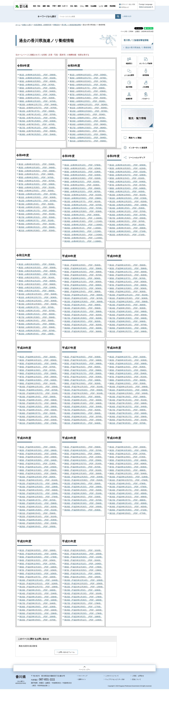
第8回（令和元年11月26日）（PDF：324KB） (38, 288)
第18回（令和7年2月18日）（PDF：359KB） (38, 131)
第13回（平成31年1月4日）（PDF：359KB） (83, 305)
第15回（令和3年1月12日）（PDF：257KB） (128, 211)
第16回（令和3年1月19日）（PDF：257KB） (128, 215)
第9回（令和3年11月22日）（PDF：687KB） (83, 192)
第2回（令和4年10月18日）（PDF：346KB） (37, 168)
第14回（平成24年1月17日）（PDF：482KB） (128, 490)
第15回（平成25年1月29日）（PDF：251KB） (83, 493)
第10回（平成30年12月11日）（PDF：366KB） (84, 295)
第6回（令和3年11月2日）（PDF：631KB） (82, 182)
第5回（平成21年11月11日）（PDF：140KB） (83, 564)
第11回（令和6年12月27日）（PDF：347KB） (38, 108)
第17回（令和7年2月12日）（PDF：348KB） (38, 128)
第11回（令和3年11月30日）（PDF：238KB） (83, 198)
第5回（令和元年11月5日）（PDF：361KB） (37, 278)
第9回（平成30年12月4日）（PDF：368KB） (83, 292)
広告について (136, 679)
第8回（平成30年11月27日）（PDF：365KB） (83, 288)
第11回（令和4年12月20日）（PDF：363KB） (38, 197)
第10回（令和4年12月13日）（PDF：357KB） (38, 194)
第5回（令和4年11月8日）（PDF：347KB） (37, 177)
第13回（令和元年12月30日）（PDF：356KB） (38, 304)
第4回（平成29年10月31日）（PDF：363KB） (128, 275)
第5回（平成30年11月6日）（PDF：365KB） (83, 278)
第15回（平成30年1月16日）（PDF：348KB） (128, 311)
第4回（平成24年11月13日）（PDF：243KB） (83, 457)
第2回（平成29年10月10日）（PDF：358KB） (128, 268)
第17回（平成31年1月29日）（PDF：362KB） (83, 318)
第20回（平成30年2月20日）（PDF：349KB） (128, 328)
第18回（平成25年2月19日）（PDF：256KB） (83, 503)
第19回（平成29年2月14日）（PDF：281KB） (38, 417)
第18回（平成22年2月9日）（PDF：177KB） (83, 607)
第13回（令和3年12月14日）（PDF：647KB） (83, 205)
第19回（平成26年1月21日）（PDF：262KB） (38, 507)
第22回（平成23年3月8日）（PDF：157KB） (38, 620)
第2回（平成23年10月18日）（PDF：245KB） (128, 450)
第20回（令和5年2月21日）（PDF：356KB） (37, 227)
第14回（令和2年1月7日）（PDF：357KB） (37, 307)
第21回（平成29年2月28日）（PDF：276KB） (38, 423)
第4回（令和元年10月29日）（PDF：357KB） (38, 274)
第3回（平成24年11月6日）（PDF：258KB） (83, 454)
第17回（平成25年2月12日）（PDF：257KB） (83, 500)
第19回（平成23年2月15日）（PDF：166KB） (38, 610)
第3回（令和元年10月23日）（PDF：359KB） (38, 271)
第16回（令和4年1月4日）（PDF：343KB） (82, 215)
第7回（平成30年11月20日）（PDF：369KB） (83, 285)
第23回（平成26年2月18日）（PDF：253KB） (38, 520)
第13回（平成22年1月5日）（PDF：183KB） (83, 590)
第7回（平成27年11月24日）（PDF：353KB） (83, 377)
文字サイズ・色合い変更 (128, 4)
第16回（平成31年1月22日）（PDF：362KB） (83, 315)
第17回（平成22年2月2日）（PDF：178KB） (83, 603)
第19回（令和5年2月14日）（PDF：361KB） (37, 224)
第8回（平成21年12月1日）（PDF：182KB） (83, 574)
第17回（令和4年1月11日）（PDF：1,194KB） (83, 218)
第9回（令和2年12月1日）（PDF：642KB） (127, 192)
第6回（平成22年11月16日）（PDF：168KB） (38, 567)
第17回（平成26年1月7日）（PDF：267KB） (38, 500)
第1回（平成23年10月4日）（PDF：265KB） (128, 447)
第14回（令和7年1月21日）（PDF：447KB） (38, 118)
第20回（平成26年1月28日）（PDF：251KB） (38, 510)
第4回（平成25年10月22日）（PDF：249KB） (38, 457)
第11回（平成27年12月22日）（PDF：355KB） (84, 390)
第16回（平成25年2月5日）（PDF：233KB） (83, 497)
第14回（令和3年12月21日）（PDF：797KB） (83, 208)
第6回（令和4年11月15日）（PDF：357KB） (37, 181)
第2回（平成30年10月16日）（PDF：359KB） (83, 268)
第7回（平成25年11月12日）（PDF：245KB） (38, 467)
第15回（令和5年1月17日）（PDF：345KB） (37, 211)
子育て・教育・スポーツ (60, 6)
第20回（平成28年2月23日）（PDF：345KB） (83, 420)
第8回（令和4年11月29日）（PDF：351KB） (37, 187)
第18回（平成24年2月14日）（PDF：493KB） (128, 503)
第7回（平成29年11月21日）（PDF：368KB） (128, 285)
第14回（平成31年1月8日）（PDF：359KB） (83, 308)
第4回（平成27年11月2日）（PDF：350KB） (83, 367)
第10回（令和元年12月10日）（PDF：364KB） (38, 294)
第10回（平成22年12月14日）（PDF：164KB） (39, 580)
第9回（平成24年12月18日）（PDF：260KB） (83, 473)
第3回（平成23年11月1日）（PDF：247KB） (128, 454)
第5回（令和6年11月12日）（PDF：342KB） (38, 88)
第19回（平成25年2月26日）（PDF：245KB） (83, 507)
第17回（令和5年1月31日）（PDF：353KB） (37, 217)
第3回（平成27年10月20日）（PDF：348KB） (83, 364)
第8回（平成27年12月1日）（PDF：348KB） (83, 380)
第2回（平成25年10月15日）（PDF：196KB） (38, 450)
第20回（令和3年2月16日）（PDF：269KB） (128, 228)
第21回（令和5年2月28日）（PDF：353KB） (37, 231)
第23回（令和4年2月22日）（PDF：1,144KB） (83, 238)
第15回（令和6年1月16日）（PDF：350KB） (88, 121)
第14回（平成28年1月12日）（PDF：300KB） (83, 400)
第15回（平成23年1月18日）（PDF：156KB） (38, 597)
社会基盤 (93, 6)
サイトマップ (82, 676)
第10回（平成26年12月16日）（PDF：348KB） (129, 387)
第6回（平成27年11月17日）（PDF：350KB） (83, 373)
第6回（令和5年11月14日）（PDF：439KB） (88, 91)
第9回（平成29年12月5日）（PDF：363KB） (128, 292)
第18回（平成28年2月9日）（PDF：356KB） (83, 413)
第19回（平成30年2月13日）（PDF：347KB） (128, 325)
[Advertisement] (84, 697)
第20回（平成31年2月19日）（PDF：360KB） (83, 328)
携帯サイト (82, 679)
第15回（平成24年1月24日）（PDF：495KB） (128, 493)
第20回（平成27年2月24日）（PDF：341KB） (128, 420)
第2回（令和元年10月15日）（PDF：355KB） (38, 268)
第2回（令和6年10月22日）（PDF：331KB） (38, 78)
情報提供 (56, 25)
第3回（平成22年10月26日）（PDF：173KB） (38, 557)
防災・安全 (36, 6)
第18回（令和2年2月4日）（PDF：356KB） (37, 321)
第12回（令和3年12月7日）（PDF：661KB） (83, 202)
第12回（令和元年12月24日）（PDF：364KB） (38, 301)
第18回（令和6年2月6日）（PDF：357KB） (88, 131)
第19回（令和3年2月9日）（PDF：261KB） (127, 225)
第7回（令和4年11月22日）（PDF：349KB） (37, 184)
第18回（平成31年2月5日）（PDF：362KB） (83, 321)
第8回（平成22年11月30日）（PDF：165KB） (38, 574)
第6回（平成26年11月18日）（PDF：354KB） (128, 373)
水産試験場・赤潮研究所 (42, 25)
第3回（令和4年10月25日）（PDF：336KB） (37, 171)
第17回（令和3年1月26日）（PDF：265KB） (128, 218)
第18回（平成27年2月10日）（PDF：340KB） (128, 413)
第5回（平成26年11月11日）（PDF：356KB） (128, 370)
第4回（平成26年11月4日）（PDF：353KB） (128, 367)
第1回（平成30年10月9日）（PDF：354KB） (83, 265)
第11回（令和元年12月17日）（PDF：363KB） (38, 297)
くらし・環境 (84, 6)
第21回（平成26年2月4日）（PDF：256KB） (38, 513)
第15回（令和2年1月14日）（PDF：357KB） (37, 311)
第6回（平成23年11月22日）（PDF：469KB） (128, 464)
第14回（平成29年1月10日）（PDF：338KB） (38, 400)
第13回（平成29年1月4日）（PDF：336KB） (38, 397)
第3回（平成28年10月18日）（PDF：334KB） (38, 364)
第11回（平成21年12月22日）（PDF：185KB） (84, 584)
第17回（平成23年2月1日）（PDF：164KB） (38, 603)
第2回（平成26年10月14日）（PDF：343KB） (128, 360)
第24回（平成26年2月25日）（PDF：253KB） (38, 523)
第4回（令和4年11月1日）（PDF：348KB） (37, 174)
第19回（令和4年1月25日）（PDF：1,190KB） (83, 225)
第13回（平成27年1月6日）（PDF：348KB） (128, 397)
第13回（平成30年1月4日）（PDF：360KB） (128, 305)
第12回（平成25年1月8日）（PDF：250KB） (83, 484)
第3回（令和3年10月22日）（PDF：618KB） (83, 172)
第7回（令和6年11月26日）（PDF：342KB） (38, 95)
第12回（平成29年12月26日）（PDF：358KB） (129, 302)
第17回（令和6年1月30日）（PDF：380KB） (88, 128)
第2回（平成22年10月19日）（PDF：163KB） (38, 554)
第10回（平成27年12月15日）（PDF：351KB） (84, 387)
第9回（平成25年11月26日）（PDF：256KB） (38, 473)
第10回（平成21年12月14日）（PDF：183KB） (84, 580)
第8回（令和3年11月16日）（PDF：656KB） (83, 188)
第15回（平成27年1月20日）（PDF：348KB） (128, 403)
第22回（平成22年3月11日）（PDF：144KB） (83, 620)
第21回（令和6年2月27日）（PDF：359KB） (88, 141)
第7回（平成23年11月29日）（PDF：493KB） (128, 467)
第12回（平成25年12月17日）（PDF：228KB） (39, 484)
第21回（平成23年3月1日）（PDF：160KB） (38, 617)
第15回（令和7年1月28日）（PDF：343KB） (38, 121)
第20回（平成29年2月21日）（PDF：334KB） (38, 420)
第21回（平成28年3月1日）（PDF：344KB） (83, 423)
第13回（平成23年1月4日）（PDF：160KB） (38, 590)
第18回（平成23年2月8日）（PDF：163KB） (38, 607)
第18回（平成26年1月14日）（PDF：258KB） (38, 503)
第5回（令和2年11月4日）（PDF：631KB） (127, 178)
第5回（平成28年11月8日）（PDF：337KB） (38, 370)
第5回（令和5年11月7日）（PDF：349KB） (88, 88)
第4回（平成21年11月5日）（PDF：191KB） (83, 560)
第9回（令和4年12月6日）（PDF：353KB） (37, 191)
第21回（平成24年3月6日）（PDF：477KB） (128, 513)
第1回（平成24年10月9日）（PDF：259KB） (83, 447)
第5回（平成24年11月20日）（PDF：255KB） (83, 460)
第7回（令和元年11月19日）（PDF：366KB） (38, 284)
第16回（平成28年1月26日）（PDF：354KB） (83, 407)
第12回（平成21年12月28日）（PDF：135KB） (84, 587)
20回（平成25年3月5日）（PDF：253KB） (84, 510)
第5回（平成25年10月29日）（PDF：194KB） (38, 460)
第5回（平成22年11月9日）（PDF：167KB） (38, 564)
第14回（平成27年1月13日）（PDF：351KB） (128, 400)
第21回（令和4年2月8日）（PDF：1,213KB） (83, 231)
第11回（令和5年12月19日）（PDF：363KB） (89, 108)
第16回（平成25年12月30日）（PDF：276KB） (39, 497)
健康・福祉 (46, 6)
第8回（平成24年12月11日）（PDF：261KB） (83, 470)
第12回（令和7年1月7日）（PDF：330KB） (37, 111)
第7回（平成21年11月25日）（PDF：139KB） (83, 570)
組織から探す (27, 25)
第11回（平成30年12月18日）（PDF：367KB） (84, 298)
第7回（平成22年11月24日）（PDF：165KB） (38, 570)
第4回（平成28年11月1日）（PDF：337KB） (38, 367)
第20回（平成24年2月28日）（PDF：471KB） (128, 510)
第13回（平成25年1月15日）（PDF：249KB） (83, 487)
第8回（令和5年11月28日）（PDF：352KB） (88, 98)
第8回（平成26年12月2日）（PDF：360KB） (128, 380)
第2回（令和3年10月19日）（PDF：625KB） (83, 168)
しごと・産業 (103, 6)
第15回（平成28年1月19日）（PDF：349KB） (83, 403)
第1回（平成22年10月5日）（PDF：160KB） (38, 550)
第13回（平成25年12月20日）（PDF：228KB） (39, 487)
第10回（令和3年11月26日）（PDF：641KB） (83, 195)
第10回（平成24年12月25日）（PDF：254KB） (84, 477)
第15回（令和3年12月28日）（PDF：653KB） (83, 211)
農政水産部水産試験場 (28, 646)
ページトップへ (84, 669)
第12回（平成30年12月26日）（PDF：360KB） (84, 302)
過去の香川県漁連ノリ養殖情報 (138, 47)
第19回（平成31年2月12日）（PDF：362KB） (83, 325)
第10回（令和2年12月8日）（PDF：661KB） (128, 195)
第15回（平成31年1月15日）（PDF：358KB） (83, 311)
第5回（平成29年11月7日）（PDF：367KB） (128, 278)
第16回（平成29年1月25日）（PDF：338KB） (38, 407)
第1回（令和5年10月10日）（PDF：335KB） (88, 75)
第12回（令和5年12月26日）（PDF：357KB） (89, 111)
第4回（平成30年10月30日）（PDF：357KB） (83, 275)
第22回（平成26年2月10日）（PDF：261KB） (38, 517)
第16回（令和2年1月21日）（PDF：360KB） (37, 314)
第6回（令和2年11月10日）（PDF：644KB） (128, 182)
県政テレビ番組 (135, 138)
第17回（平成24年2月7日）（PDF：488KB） (128, 500)
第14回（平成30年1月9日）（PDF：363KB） (128, 308)
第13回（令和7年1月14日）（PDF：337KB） (38, 114)
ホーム (18, 25)
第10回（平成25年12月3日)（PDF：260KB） (38, 477)
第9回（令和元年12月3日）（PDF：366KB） (37, 291)
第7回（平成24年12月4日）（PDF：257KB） (83, 467)
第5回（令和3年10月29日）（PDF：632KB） (83, 178)
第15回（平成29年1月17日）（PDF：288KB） (38, 403)
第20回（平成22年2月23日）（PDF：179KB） (83, 613)
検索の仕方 (127, 16)
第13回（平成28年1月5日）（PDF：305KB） (83, 397)
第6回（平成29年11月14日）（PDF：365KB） (128, 282)
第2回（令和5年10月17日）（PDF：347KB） (88, 78)
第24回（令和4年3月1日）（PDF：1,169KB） (83, 241)
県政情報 (112, 6)
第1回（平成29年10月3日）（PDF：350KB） (128, 265)
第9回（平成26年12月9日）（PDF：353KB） (128, 383)
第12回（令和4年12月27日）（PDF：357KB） (38, 201)
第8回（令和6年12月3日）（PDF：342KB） (37, 98)
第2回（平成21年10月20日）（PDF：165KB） (83, 554)
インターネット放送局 (138, 148)
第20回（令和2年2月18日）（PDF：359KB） (37, 327)
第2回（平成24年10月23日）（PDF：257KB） (83, 450)
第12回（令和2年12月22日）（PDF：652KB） (128, 202)
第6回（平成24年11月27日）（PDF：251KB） (83, 464)
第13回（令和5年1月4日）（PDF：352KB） (37, 204)
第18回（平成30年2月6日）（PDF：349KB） (128, 321)
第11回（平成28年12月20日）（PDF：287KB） (39, 390)
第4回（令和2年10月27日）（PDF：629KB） (128, 175)
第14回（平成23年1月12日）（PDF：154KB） (38, 593)
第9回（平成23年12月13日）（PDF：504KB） (128, 473)
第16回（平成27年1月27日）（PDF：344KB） (128, 407)
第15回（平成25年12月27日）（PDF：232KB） (39, 493)
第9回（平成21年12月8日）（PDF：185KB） (83, 577)
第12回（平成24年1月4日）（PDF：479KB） (128, 484)
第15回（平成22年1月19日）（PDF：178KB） (83, 597)
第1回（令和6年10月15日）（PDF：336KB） (38, 75)
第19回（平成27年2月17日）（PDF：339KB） (128, 417)
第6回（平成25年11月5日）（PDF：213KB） (38, 464)
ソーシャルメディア (137, 158)
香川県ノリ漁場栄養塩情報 (71, 25)
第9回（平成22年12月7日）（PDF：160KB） (38, 577)
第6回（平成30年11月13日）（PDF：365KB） (83, 282)
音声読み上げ (125, 7)
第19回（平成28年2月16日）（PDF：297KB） (83, 417)
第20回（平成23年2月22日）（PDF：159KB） (38, 613)
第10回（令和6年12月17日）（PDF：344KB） (38, 105)
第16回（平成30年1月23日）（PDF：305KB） (128, 315)
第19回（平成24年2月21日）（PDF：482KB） (128, 507)
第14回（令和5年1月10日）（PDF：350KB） (37, 207)
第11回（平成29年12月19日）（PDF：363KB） (129, 298)
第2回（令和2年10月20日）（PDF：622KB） (128, 168)
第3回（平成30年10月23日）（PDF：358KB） (83, 272)
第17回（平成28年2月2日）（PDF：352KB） (83, 410)
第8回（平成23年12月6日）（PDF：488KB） (128, 470)
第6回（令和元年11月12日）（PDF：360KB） (38, 281)
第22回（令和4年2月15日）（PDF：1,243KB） (83, 235)
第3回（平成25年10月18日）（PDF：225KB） (38, 454)
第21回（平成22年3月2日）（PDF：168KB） (83, 617)
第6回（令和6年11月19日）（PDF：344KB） (38, 91)
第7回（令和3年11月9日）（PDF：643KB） (82, 185)
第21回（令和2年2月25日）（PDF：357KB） (37, 331)
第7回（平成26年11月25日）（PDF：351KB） (128, 377)
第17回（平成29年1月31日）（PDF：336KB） (38, 410)
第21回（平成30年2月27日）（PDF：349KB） (128, 331)
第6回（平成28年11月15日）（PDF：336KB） (38, 373)
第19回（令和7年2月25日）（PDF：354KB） (38, 134)
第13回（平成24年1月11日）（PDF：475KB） (128, 487)
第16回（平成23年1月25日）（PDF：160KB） (38, 600)
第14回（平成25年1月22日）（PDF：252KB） (83, 490)
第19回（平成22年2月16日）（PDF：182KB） (83, 610)
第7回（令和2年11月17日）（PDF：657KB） (128, 185)
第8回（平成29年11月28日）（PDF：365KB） (128, 288)
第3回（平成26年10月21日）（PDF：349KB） (128, 364)
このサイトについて (112, 676)
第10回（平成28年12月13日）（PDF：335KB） (39, 387)
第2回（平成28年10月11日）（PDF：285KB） (38, 360)
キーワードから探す (47, 16)
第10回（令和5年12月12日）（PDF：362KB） (89, 105)
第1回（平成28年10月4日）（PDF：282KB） (38, 357)
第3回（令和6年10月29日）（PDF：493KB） (38, 81)
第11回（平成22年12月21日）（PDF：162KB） (39, 584)
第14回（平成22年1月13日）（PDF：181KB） (83, 593)
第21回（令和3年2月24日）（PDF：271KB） (128, 231)
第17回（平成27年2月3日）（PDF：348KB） (128, 410)
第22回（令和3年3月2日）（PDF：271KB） (127, 235)
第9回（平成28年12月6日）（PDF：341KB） (38, 383)
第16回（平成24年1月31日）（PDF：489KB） (128, 497)
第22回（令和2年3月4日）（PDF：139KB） (37, 334)
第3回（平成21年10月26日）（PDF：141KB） (83, 557)
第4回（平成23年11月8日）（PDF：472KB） (128, 457)
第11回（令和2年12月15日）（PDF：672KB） (128, 198)
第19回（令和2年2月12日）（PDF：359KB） (37, 324)
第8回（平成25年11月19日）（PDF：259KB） (38, 470)
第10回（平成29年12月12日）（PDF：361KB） (129, 295)
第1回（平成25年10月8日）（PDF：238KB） (38, 447)
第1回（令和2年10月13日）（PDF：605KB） (128, 165)
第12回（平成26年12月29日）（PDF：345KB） (129, 393)
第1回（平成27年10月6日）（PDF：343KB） (83, 357)
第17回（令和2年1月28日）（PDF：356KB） (37, 317)
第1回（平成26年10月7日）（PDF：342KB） (128, 357)
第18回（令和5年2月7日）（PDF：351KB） (37, 221)
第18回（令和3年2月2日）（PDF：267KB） (127, 221)
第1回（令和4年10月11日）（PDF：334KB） (37, 164)
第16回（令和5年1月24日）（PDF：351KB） (37, 214)
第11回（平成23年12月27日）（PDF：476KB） (129, 480)
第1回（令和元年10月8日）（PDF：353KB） (37, 264)
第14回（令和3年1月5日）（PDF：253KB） (127, 208)
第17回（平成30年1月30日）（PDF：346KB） (128, 318)
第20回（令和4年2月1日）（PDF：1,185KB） (83, 228)
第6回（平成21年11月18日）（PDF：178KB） (83, 567)
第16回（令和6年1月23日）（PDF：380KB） (88, 124)
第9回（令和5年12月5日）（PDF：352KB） (88, 101)
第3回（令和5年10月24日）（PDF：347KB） (88, 81)
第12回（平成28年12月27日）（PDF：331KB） (39, 393)
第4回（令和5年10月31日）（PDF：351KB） (88, 85)
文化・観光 (73, 6)
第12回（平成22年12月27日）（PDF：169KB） (39, 587)
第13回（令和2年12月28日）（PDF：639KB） (128, 205)
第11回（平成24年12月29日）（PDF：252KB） (84, 480)
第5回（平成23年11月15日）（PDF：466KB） (128, 460)
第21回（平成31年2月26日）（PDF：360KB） (83, 331)
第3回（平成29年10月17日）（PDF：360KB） (128, 272)
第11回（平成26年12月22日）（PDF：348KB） (129, 390)
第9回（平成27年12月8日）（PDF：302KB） (83, 383)
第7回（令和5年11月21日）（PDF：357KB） (88, 95)
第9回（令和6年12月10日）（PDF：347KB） (38, 101)
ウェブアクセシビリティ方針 (115, 679)
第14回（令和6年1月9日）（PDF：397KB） (88, 118)
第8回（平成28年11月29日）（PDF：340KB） (38, 380)
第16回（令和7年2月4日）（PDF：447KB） (37, 124)
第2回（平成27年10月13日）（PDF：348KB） (83, 360)
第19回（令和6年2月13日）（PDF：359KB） (88, 134)
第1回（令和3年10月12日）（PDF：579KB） (83, 165)
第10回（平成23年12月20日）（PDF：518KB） (129, 477)
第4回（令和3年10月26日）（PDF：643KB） (83, 175)
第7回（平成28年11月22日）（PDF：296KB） (38, 377)
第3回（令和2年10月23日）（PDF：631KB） (128, 172)
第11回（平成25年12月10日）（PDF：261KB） (39, 480)
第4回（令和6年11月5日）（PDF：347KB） (37, 85)
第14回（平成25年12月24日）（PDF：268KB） (39, 490)
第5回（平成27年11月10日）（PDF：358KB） (83, 370)
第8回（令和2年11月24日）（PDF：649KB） (128, 188)
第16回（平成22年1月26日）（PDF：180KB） (83, 600)
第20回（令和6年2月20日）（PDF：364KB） (88, 138)
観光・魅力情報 (137, 118)
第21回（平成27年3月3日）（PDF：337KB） (128, 423)
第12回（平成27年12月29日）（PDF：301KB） (84, 393)
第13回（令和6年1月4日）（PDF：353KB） (88, 114)
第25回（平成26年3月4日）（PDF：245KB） (38, 527)
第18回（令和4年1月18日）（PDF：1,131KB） (83, 221)
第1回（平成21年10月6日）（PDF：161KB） (83, 550)
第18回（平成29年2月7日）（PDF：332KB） (38, 413)
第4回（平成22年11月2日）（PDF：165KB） (38, 560)
